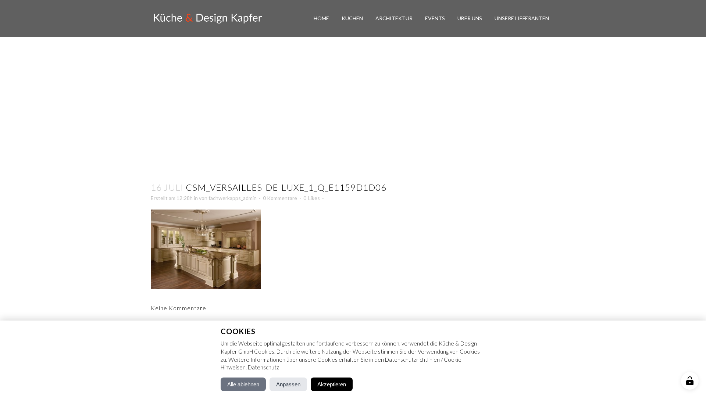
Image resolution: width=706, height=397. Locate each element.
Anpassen (288, 384)
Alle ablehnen (243, 384)
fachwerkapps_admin (232, 198)
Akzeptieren (331, 384)
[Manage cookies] (690, 381)
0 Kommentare (280, 198)
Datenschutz (263, 367)
